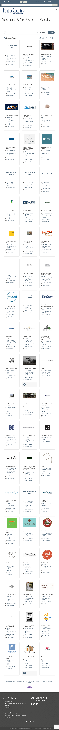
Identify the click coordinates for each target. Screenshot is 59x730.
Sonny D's (43, 531)
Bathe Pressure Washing (27, 116)
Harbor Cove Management (8, 337)
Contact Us (7, 2)
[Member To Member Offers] (24, 673)
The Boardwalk (27, 594)
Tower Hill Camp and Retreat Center (28, 625)
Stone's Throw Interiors (29, 562)
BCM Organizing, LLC (46, 115)
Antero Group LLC (10, 85)
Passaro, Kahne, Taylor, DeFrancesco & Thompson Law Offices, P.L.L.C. (29, 468)
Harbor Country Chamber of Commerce (47, 305)
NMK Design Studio (10, 466)
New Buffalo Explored (46, 435)
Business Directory (11, 681)
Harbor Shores (27, 336)
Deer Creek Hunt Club (46, 210)
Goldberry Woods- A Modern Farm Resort (46, 274)
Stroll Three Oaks (45, 562)
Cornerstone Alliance (10, 210)
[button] (5, 38)
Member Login (38, 2)
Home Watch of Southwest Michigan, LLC (46, 338)
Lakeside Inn (26, 403)
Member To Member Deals (38, 681)
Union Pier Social (45, 625)
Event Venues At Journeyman (27, 242)
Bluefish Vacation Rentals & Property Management (28, 148)
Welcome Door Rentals (29, 656)
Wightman (43, 656)
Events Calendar (20, 681)
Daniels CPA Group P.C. (29, 210)
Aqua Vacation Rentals (47, 85)
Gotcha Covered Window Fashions (10, 305)
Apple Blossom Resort (29, 85)
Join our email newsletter (38, 700)
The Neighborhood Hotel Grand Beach (10, 625)
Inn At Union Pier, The (11, 368)
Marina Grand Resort (10, 435)
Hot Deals (27, 681)
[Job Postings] (24, 385)
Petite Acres (44, 466)
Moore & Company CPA (29, 435)
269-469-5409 (48, 2)
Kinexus (43, 368)
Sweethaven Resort (10, 594)
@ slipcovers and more (29, 531)
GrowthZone (48, 728)
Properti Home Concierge (44, 501)
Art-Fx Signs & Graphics (11, 115)
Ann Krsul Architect (46, 54)
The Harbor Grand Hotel (47, 594)
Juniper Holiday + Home (29, 368)
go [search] (52, 32)
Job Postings (49, 681)
